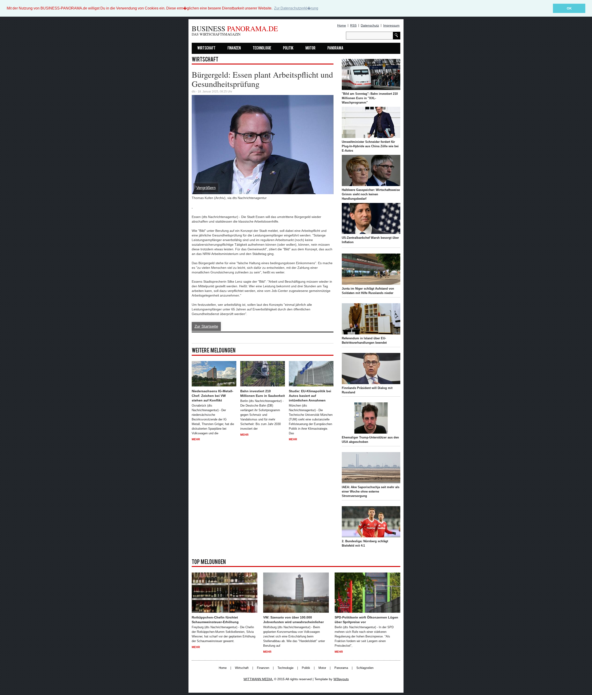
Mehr (196, 439)
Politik (288, 48)
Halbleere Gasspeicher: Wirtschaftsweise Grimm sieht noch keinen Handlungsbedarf (371, 194)
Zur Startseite (206, 326)
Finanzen (234, 48)
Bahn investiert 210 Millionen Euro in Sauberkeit (262, 393)
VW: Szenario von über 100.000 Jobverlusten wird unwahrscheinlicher (293, 619)
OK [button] (569, 8)
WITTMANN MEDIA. (258, 679)
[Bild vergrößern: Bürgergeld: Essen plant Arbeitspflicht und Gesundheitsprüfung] (262, 144)
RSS (353, 25)
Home (341, 25)
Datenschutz (370, 25)
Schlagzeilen (364, 668)
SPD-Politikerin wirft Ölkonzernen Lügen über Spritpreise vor (366, 619)
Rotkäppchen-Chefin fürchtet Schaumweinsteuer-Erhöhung (215, 619)
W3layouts (341, 679)
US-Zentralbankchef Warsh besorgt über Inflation (370, 240)
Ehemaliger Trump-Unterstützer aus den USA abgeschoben (370, 440)
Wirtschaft (206, 48)
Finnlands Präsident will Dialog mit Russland (367, 390)
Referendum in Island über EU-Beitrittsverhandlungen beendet (364, 340)
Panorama (335, 48)
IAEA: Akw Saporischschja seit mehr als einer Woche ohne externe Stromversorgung (370, 491)
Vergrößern (206, 188)
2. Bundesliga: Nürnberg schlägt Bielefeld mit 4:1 (365, 543)
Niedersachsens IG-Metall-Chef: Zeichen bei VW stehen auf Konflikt (212, 395)
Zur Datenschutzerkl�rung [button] (296, 8)
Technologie (262, 48)
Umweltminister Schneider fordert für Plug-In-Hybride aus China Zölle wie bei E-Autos (370, 146)
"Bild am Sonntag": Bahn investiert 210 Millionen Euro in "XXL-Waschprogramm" (370, 98)
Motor (310, 48)
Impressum (391, 25)
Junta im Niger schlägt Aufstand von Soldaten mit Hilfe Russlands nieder (368, 291)
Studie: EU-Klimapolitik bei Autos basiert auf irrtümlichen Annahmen (310, 395)
